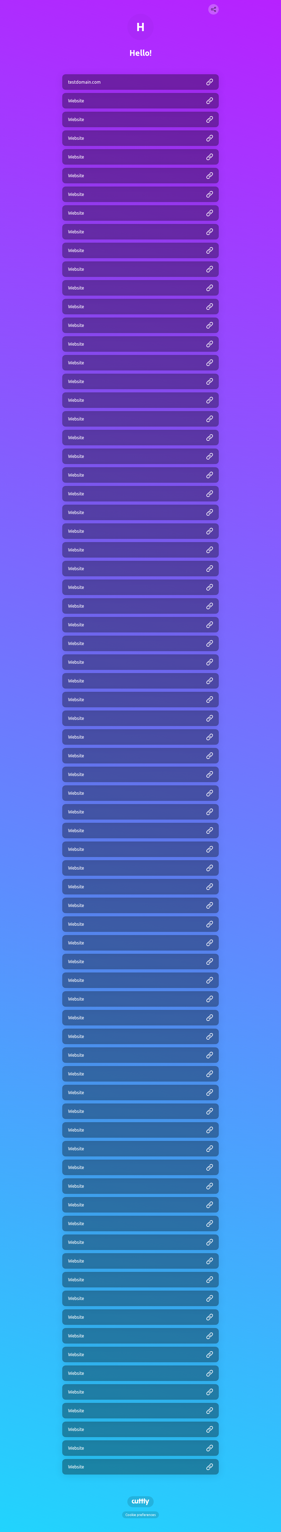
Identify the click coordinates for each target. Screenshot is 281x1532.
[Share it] (213, 9)
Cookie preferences (140, 1515)
